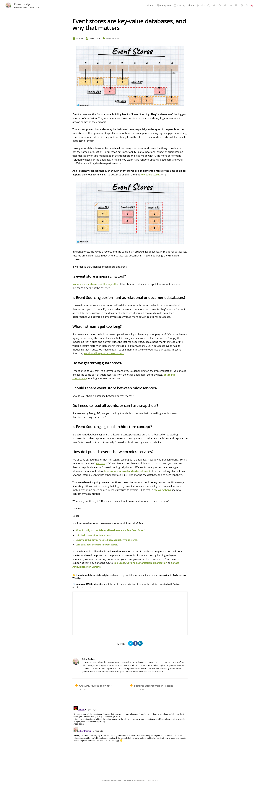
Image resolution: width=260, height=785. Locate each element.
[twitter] (130, 644)
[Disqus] (130, 739)
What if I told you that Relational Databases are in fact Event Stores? (110, 530)
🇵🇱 (252, 5)
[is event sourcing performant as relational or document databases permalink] (71, 297)
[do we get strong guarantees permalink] (71, 363)
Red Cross (119, 562)
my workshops (162, 490)
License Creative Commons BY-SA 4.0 (118, 780)
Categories (165, 5)
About (191, 5)
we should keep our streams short (104, 353)
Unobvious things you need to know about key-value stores (106, 539)
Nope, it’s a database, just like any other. (96, 284)
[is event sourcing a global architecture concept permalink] (71, 426)
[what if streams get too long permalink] (71, 326)
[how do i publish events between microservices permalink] (71, 452)
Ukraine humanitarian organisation (146, 562)
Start (152, 5)
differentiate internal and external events (127, 471)
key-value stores (150, 174)
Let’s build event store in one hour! (93, 535)
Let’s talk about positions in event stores (96, 544)
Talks (202, 5)
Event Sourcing (113, 38)
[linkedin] (140, 644)
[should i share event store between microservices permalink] (71, 388)
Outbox (100, 463)
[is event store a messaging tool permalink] (71, 276)
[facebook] (135, 644)
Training (181, 5)
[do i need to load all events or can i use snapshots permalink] (71, 405)
